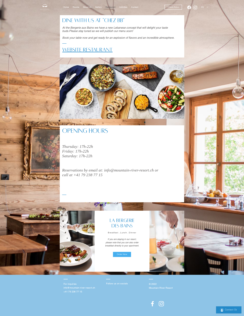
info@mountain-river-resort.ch (129, 170)
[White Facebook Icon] (152, 303)
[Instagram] (195, 7)
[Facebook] (189, 7)
